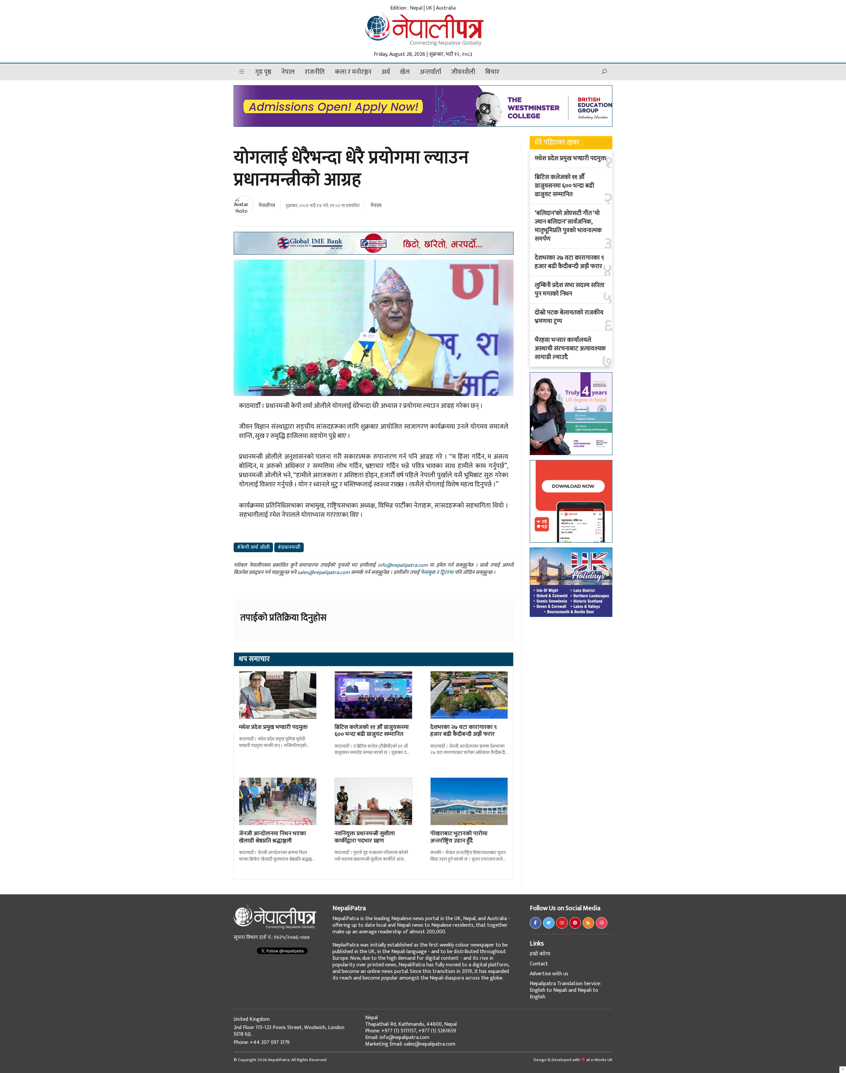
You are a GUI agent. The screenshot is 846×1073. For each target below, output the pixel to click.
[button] (242, 71)
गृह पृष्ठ (263, 72)
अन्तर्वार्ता (430, 72)
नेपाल (288, 72)
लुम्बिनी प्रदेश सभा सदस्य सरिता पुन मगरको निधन (569, 289)
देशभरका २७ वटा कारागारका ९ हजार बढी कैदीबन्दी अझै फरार (463, 730)
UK (429, 8)
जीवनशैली (463, 72)
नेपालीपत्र (266, 205)
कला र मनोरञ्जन (353, 72)
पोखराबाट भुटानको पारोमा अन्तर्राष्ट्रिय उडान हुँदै (458, 837)
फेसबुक (428, 572)
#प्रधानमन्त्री (289, 547)
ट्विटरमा (446, 572)
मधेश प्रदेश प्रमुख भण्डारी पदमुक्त (273, 727)
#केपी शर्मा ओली (253, 547)
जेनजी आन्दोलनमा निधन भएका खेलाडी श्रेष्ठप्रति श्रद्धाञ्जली (272, 837)
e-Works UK (601, 1059)
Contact (539, 963)
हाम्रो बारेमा (540, 953)
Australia (446, 8)
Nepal (416, 8)
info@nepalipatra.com (403, 565)
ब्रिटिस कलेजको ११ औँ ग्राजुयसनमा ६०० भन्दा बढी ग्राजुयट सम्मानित (371, 730)
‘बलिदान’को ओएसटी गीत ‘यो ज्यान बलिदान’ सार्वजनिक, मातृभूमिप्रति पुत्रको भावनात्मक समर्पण (568, 226)
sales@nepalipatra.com (323, 572)
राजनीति (315, 72)
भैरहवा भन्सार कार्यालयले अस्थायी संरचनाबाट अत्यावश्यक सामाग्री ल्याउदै (570, 349)
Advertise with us (549, 973)
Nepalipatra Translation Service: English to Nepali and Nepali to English (565, 990)
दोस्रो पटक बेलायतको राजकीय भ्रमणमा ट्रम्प (569, 317)
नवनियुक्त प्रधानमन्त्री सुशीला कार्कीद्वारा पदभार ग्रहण (364, 837)
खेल (405, 72)
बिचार (492, 72)
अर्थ (385, 72)
